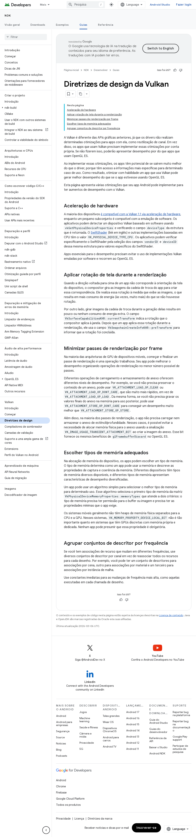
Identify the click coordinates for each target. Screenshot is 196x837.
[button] (25, 108)
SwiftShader (99, 233)
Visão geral (12, 24)
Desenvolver (101, 70)
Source (60, 737)
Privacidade (86, 742)
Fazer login (183, 4)
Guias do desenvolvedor (158, 730)
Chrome (61, 786)
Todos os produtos (68, 805)
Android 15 (132, 724)
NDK (8, 15)
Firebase (61, 792)
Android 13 (132, 736)
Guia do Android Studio (158, 721)
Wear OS (108, 722)
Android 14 (133, 730)
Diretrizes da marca (100, 818)
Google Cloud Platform (70, 798)
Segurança (62, 731)
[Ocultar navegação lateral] (46, 830)
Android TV (109, 746)
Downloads (37, 24)
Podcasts (61, 755)
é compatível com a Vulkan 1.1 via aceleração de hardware (140, 214)
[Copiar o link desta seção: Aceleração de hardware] (122, 206)
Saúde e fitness (88, 727)
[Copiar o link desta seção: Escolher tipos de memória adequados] (152, 453)
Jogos (83, 712)
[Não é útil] (181, 70)
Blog (58, 749)
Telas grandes (111, 716)
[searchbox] (26, 37)
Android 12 (132, 742)
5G (81, 749)
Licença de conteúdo (171, 615)
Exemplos (62, 24)
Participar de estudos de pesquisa (180, 749)
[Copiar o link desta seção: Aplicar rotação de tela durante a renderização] (170, 275)
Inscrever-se (146, 828)
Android (61, 716)
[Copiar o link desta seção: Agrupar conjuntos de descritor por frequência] (172, 543)
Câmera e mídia (85, 735)
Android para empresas (64, 723)
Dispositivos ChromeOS (110, 729)
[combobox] (86, 4)
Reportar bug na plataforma (181, 713)
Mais (43, 4)
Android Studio (160, 4)
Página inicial (71, 70)
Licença (79, 818)
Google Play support (180, 738)
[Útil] (175, 70)
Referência (105, 24)
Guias (83, 24)
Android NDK (157, 753)
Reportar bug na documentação (181, 726)
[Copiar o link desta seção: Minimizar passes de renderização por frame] (166, 349)
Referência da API (158, 739)
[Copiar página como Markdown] (80, 94)
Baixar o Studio (158, 747)
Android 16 (133, 718)
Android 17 (132, 712)
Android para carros (111, 739)
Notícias (61, 743)
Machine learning (84, 719)
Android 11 (132, 749)
